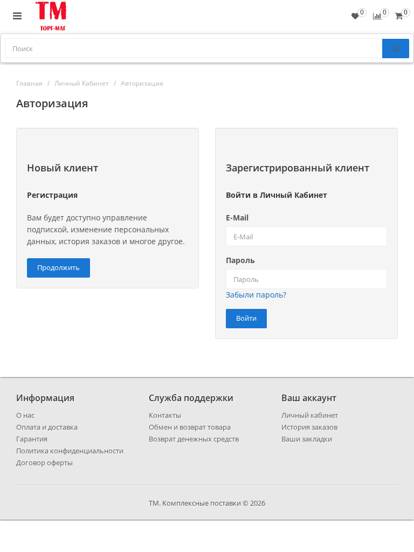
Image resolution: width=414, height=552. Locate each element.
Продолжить (58, 267)
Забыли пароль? (256, 294)
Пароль (240, 260)
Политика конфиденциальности (69, 451)
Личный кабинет (309, 415)
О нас (25, 415)
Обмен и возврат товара (190, 427)
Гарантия (31, 439)
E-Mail (237, 217)
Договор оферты (44, 462)
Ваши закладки (306, 439)
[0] (399, 15)
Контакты (165, 415)
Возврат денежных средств (194, 439)
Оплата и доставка (47, 427)
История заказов (309, 427)
